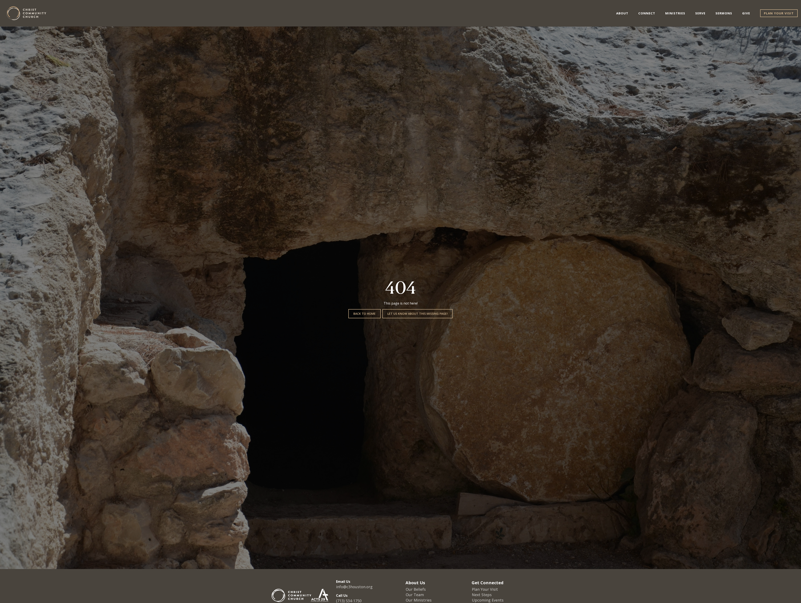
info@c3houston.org (354, 586)
